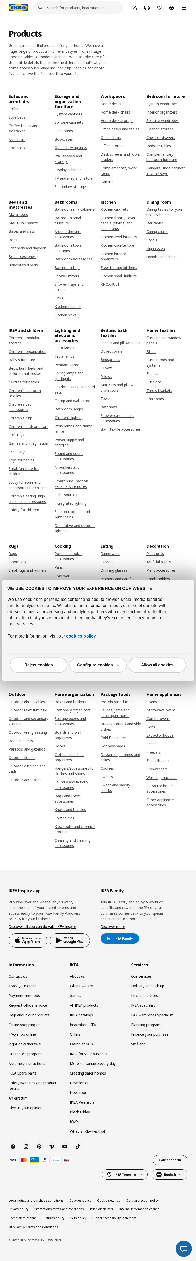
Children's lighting (69, 417)
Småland (138, 1044)
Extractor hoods (160, 735)
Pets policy (78, 1218)
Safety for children (24, 509)
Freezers (153, 752)
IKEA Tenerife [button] (125, 1174)
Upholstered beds (23, 265)
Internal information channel (139, 1209)
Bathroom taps (67, 267)
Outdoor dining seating (28, 732)
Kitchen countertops (118, 245)
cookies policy (81, 636)
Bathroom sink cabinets (74, 209)
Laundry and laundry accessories (71, 785)
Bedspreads (110, 359)
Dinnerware (110, 553)
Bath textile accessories (121, 429)
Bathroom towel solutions (68, 248)
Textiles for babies (24, 382)
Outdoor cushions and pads (27, 769)
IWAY (74, 1121)
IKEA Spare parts (22, 1073)
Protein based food (117, 701)
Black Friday (80, 1111)
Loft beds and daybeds (28, 248)
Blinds (151, 351)
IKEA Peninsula (82, 1102)
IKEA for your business (88, 1053)
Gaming (107, 181)
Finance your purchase (149, 1034)
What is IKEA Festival (87, 1131)
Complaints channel (23, 1218)
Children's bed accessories (20, 407)
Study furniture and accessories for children (28, 485)
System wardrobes (162, 103)
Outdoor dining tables (27, 701)
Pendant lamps (67, 364)
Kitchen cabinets (114, 209)
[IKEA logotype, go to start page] (18, 7)
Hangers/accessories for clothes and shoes (75, 771)
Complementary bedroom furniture (161, 157)
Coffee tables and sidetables (23, 128)
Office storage (113, 145)
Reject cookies (38, 665)
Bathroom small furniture (68, 220)
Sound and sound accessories (69, 456)
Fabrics (152, 373)
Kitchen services (144, 995)
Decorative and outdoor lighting (75, 528)
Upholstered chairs (161, 256)
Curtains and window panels (163, 340)
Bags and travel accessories (68, 798)
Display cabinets (68, 169)
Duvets (107, 368)
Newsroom (79, 1092)
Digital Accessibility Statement (114, 1218)
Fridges (152, 743)
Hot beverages (113, 746)
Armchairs (17, 139)
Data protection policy (142, 1200)
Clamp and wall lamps (73, 400)
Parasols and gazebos (27, 749)
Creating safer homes (88, 1073)
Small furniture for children (24, 471)
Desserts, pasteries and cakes (120, 757)
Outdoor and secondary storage (28, 721)
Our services (141, 976)
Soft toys (16, 434)
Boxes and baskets (70, 701)
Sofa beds (17, 117)
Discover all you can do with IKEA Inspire (42, 926)
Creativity (16, 451)
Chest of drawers (160, 137)
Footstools (18, 147)
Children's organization (27, 351)
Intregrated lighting (71, 503)
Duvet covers (112, 351)
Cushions (154, 382)
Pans (59, 567)
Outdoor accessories (26, 779)
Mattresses (18, 214)
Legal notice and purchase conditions (36, 1200)
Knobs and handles (70, 809)
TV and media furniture (74, 178)
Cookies (107, 768)
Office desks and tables (120, 129)
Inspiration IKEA (83, 1024)
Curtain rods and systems (160, 362)
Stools (151, 240)
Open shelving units (71, 147)
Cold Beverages (114, 737)
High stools (155, 248)
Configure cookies (95, 665)
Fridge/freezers (159, 760)
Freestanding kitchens (119, 267)
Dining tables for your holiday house (164, 212)
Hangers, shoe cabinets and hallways (166, 171)
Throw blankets (159, 390)
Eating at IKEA (82, 1044)
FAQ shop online (22, 1034)
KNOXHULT (110, 284)
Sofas (13, 108)
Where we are (81, 985)
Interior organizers (161, 112)
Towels (106, 398)
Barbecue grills (21, 740)
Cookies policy (80, 1200)
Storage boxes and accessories (70, 721)
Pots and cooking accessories (69, 556)
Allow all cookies (157, 665)
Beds (13, 239)
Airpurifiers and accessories (67, 470)
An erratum (18, 1098)
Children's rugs (21, 418)
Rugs (13, 553)
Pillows (106, 376)
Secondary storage (70, 186)
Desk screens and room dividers (120, 157)
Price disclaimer (101, 1209)
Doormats (17, 561)
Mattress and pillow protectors (117, 387)
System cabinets (68, 113)
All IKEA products (84, 1005)
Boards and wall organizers (68, 735)
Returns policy (54, 1218)
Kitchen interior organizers (113, 256)
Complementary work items (119, 171)
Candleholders (158, 578)
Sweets (107, 776)
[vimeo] (51, 1146)
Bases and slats (22, 231)
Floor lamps (64, 347)
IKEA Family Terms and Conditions (33, 1227)
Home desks (111, 103)
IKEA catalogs (81, 1015)
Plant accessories (161, 570)
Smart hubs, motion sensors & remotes (71, 484)
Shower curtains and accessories (117, 418)
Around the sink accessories (68, 234)
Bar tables (155, 223)
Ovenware (63, 575)
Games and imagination (28, 443)
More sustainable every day (93, 1063)
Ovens (151, 701)
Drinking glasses (114, 570)
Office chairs (111, 137)
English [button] (170, 1174)
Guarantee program (25, 1053)
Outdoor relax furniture (28, 710)
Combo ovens (158, 718)
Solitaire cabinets (69, 122)
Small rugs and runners (27, 570)
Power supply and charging (69, 442)
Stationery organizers (72, 710)
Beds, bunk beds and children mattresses (26, 371)
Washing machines (161, 777)
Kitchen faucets (68, 306)
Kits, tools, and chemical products (75, 829)
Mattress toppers (23, 222)
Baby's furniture (22, 359)
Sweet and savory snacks (115, 788)
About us (77, 976)
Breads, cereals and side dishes (121, 726)
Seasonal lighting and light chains (72, 514)
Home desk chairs (115, 112)
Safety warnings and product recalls (32, 1085)
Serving (107, 561)
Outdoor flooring (23, 757)
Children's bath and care (28, 426)
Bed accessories (22, 256)
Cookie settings (108, 1200)
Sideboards (64, 130)
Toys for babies (21, 460)
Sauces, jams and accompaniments (115, 713)
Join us (75, 995)
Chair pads (155, 398)
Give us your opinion (25, 1107)
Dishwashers (157, 769)
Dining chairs (157, 231)
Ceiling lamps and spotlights (69, 376)
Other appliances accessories (160, 802)
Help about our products (29, 1015)
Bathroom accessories (73, 259)
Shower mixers (67, 275)
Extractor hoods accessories (160, 788)
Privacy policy (18, 1209)
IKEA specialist (143, 1005)
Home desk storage (117, 120)
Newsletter (79, 1082)
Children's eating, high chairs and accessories (27, 499)
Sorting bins (64, 818)
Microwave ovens (161, 710)
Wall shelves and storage (68, 159)
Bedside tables (158, 145)
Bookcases (64, 139)
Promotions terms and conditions (59, 1209)
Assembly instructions (27, 1063)
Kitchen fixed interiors (119, 236)
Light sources (66, 494)
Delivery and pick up (147, 985)
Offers (75, 1034)
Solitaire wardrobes (162, 120)
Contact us (18, 976)
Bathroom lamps (69, 409)
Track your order (22, 985)
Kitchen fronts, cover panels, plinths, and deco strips (118, 223)
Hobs (150, 727)
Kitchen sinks (65, 315)
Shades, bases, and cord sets (75, 389)
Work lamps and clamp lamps (73, 428)
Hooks (60, 746)
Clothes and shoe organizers (69, 757)
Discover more (113, 926)
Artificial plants (158, 561)
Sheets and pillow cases (120, 342)
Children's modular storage (24, 340)
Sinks (59, 298)
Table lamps (65, 356)
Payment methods (24, 995)
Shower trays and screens (69, 287)
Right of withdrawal (25, 1044)
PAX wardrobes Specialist (152, 1015)
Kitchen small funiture (119, 275)
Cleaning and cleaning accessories (72, 843)
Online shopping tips (25, 1024)
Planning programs (146, 1024)
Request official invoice (28, 1005)
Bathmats (109, 407)
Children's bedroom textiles (25, 393)
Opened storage (160, 129)
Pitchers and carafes (117, 578)
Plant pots (155, 553)
